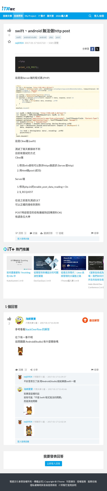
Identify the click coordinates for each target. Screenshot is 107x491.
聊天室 (50, 15)
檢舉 (96, 233)
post (58, 37)
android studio (30, 37)
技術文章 (7, 15)
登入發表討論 (23, 238)
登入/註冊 (99, 15)
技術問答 (18, 15)
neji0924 (19, 42)
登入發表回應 (23, 441)
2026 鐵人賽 (62, 15)
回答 (22, 233)
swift (18, 37)
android (43, 37)
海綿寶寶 (31, 318)
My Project (30, 15)
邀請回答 (48, 233)
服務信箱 (92, 481)
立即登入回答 (53, 463)
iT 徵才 (41, 15)
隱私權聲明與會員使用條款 (43, 485)
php (51, 37)
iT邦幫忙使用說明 (67, 485)
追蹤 (61, 233)
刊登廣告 (70, 481)
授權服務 (81, 481)
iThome (61, 481)
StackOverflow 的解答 (37, 329)
